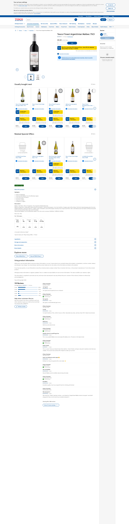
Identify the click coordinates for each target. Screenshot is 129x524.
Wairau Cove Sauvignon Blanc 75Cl (71, 104)
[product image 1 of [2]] (34, 52)
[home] (16, 30)
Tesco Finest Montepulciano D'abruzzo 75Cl (88, 105)
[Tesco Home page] (19, 19)
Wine (26, 30)
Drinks (20, 30)
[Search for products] (75, 19)
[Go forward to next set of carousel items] (94, 108)
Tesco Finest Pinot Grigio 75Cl (38, 104)
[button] (80, 16)
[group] (23, 108)
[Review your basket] (101, 34)
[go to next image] (43, 77)
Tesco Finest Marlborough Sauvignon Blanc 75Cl (22, 104)
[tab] (31, 77)
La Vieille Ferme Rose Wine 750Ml (21, 156)
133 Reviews (70, 36)
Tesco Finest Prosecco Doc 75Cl (54, 104)
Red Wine (31, 30)
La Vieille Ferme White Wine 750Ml (87, 156)
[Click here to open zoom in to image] (17, 69)
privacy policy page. (23, 5)
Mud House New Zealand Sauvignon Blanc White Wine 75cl (55, 157)
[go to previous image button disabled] (25, 77)
